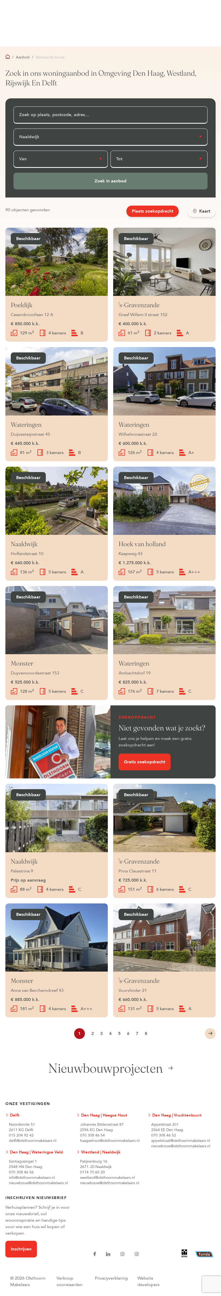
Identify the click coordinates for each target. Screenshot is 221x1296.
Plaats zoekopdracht (152, 211)
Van (23, 159)
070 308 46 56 (21, 1172)
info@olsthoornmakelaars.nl (32, 1177)
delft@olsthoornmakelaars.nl (32, 1140)
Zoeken (110, 181)
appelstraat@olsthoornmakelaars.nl (180, 1140)
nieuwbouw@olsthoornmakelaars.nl (180, 1146)
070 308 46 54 (92, 1135)
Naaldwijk (29, 137)
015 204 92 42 (21, 1135)
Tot (119, 159)
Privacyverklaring (111, 1278)
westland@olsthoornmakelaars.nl (107, 1177)
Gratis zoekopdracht (144, 762)
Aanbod (23, 57)
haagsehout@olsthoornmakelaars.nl (110, 1140)
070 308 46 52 (163, 1135)
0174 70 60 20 (92, 1172)
